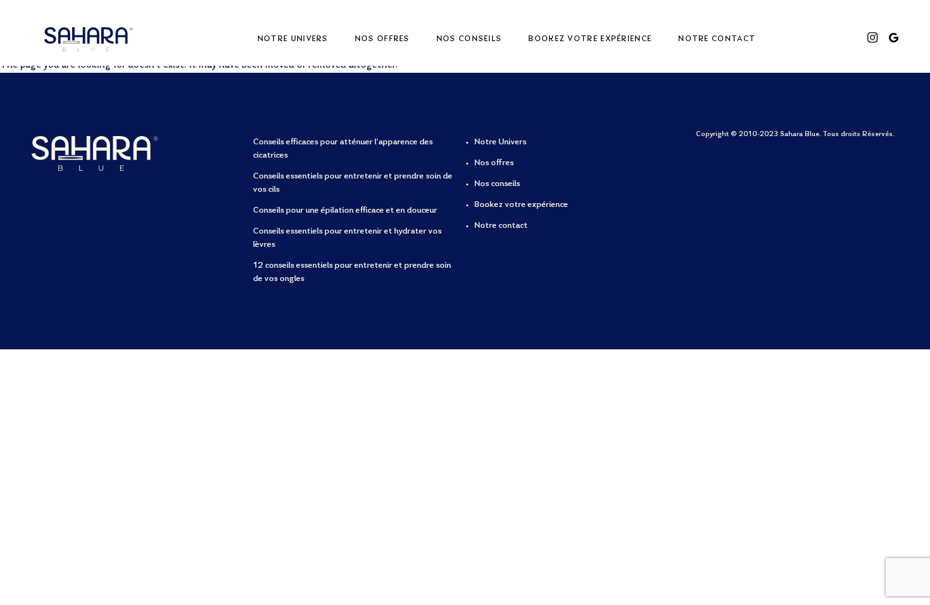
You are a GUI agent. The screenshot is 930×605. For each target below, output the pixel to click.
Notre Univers (292, 39)
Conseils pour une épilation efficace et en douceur (345, 210)
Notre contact (716, 39)
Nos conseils (469, 39)
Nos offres (382, 39)
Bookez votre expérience (590, 39)
